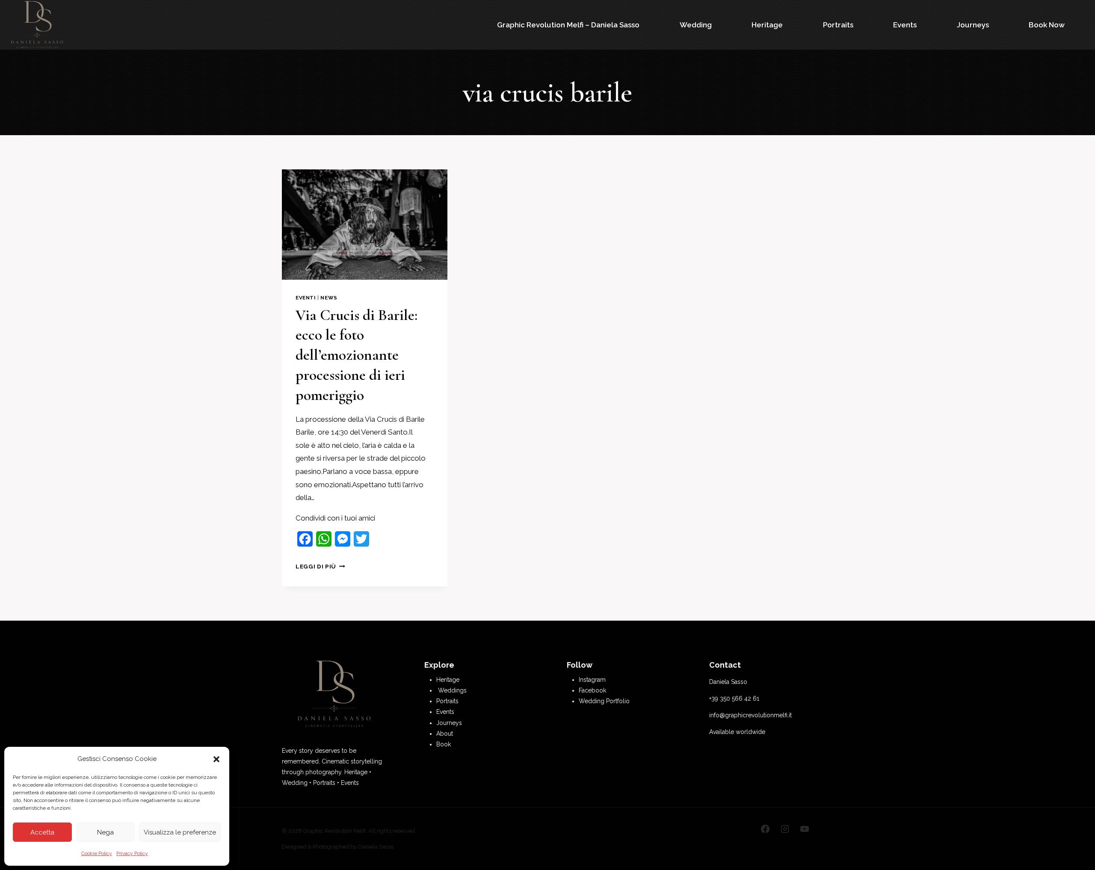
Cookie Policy (96, 853)
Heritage (767, 25)
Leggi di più (320, 566)
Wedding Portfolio (604, 701)
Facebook (592, 690)
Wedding (696, 25)
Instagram (592, 679)
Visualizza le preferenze (180, 832)
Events (905, 25)
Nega (105, 832)
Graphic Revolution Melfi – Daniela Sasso (568, 25)
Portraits (838, 25)
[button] (216, 759)
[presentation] (364, 224)
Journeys (973, 25)
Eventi (306, 298)
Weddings (452, 690)
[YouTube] (804, 828)
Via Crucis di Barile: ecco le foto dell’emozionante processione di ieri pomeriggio (356, 355)
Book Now (1047, 25)
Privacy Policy (132, 853)
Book (443, 744)
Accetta (42, 832)
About (444, 733)
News (328, 298)
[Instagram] (784, 828)
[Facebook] (765, 828)
